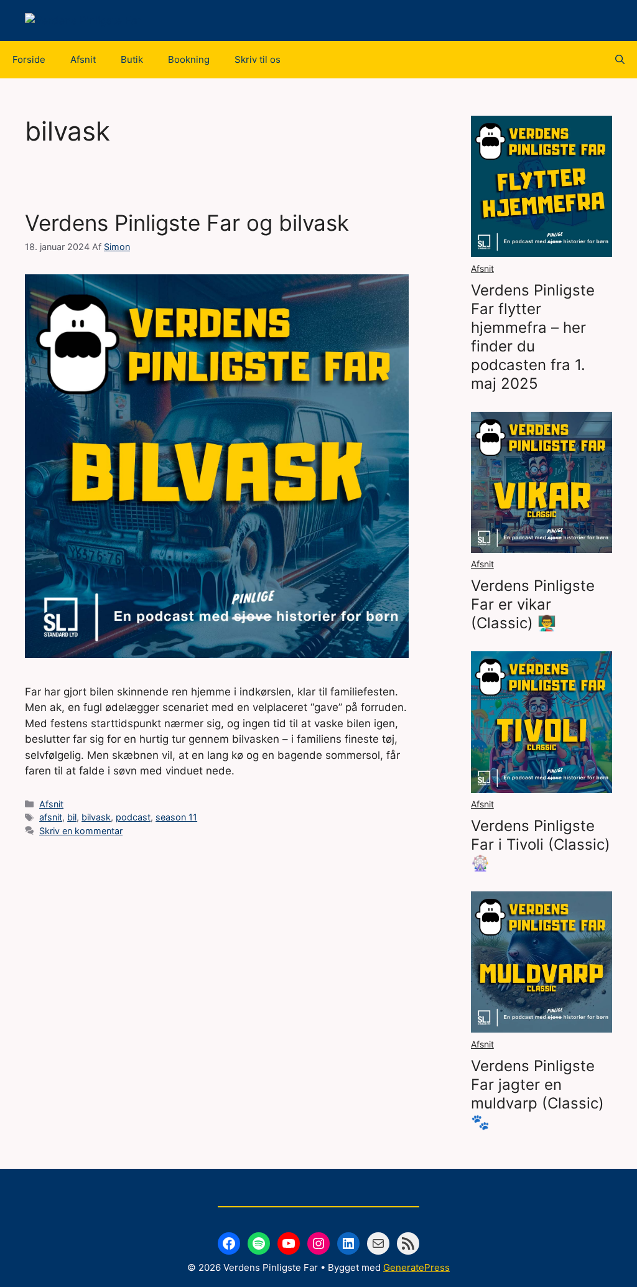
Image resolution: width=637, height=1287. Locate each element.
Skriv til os (258, 59)
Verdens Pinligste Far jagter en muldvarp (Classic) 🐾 (537, 1094)
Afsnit (83, 59)
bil (72, 817)
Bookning (189, 59)
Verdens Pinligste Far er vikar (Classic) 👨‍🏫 (533, 604)
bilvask (96, 817)
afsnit (50, 817)
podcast (133, 817)
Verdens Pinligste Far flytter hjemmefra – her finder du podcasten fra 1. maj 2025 (533, 337)
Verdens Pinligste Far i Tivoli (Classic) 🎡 (540, 844)
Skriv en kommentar (81, 830)
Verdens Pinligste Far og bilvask (187, 223)
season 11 (176, 817)
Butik (132, 59)
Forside (28, 59)
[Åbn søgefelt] (620, 59)
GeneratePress (416, 1267)
